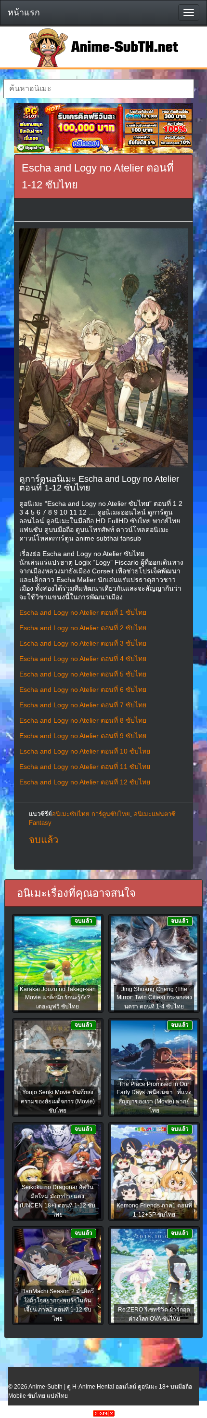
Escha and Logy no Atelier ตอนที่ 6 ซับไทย (82, 689)
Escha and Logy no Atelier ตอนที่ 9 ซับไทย (82, 736)
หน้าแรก (24, 12)
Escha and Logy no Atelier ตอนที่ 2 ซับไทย (82, 628)
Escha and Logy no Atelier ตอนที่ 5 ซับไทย (82, 674)
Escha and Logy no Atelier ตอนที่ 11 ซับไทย (84, 766)
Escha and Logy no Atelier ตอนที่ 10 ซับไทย (84, 751)
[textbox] (98, 88)
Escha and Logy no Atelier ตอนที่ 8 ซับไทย (82, 720)
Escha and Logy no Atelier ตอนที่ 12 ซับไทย (84, 782)
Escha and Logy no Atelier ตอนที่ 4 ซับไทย (82, 659)
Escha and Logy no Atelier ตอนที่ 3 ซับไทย (82, 643)
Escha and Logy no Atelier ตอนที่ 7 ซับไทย (82, 705)
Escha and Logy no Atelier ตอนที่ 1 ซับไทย (82, 612)
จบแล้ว (43, 840)
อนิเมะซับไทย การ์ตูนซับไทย (91, 814)
